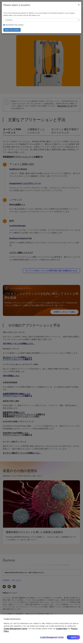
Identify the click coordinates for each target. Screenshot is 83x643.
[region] (41, 628)
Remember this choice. (15, 25)
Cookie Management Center (15, 628)
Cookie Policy (61, 628)
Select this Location (12, 30)
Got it (73, 637)
